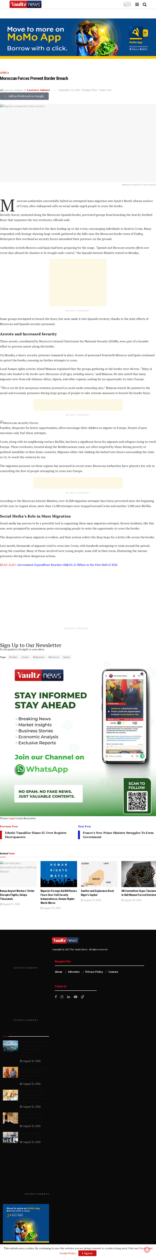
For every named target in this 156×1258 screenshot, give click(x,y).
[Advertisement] (78, 282)
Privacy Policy (94, 971)
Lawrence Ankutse (38, 90)
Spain (66, 657)
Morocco (54, 657)
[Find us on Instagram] (61, 997)
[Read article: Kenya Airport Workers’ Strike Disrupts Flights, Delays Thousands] (18, 874)
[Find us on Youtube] (75, 997)
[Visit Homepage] (25, 4)
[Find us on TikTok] (82, 997)
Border (13, 657)
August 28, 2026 (132, 900)
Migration (38, 657)
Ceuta (25, 657)
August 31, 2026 (11, 904)
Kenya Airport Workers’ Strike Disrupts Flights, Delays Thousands (17, 895)
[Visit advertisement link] (78, 38)
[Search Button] (144, 4)
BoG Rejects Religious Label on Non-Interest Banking (32, 1117)
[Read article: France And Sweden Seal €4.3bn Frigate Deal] (10, 1137)
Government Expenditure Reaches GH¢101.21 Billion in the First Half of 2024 (67, 565)
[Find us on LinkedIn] (68, 997)
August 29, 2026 (92, 900)
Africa (4, 72)
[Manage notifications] (147, 1250)
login (12, 818)
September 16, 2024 (69, 90)
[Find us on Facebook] (56, 997)
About (58, 971)
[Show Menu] (137, 4)
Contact (113, 971)
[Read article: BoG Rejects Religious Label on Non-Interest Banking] (10, 1117)
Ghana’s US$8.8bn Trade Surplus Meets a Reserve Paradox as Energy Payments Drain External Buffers (33, 1049)
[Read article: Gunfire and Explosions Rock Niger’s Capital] (99, 874)
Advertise (74, 971)
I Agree (87, 1253)
